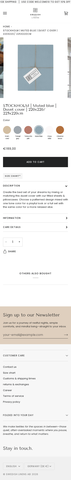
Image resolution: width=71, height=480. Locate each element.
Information (12, 218)
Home (6, 26)
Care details (12, 227)
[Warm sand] (7, 130)
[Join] (63, 335)
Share (12, 251)
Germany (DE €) (38, 466)
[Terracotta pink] (28, 130)
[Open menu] (8, 13)
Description (11, 185)
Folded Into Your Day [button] (18, 415)
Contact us (9, 367)
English (12, 466)
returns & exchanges (16, 384)
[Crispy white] (49, 130)
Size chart (9, 373)
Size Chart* (13, 175)
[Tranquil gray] (18, 130)
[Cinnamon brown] (60, 130)
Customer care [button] (14, 355)
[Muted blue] (39, 130)
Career (7, 390)
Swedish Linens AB (18, 474)
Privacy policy (11, 402)
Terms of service (13, 396)
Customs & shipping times (19, 378)
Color (6, 120)
